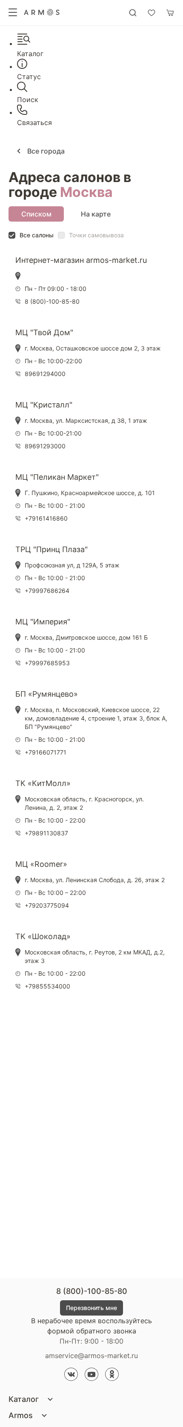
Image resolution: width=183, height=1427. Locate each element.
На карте (96, 214)
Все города (45, 151)
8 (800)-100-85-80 (91, 1291)
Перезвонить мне (91, 1307)
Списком (36, 214)
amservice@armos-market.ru (91, 1355)
